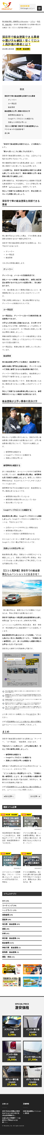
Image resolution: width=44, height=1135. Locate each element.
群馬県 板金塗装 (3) (10, 952)
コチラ (32, 714)
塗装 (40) (5, 929)
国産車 (26, 815)
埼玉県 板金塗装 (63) (11, 924)
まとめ (7, 133)
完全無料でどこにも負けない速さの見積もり (24, 787)
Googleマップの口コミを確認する (21, 119)
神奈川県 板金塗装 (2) (11, 948)
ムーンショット (15, 187)
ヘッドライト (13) (9, 910)
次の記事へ (34, 796)
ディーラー (12, 100)
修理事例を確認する (15, 115)
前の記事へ (9, 796)
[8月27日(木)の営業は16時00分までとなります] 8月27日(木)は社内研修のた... (11, 1113)
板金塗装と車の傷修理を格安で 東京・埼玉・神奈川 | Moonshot (7, 6)
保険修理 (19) (7, 915)
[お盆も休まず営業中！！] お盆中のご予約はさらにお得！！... (11, 1120)
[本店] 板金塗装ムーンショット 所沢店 (32, 1112)
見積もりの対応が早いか (17, 122)
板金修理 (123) (8, 943)
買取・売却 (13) (8, 957)
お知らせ (5, 1104)
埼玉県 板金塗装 (23, 49)
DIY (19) (5, 901)
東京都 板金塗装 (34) (11, 938)
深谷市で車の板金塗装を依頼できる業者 (20, 96)
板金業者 (11, 107)
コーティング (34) (9, 906)
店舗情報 (26, 1104)
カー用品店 (12, 104)
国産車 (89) (6, 920)
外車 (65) (5, 934)
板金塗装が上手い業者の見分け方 (17, 111)
